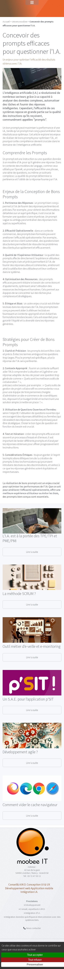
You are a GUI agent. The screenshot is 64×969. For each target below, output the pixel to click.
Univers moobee (19, 21)
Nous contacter (33, 928)
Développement (32, 904)
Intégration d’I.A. (32, 912)
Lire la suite (32, 551)
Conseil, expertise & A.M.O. (32, 909)
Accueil (6, 21)
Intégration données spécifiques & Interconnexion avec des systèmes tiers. (32, 918)
